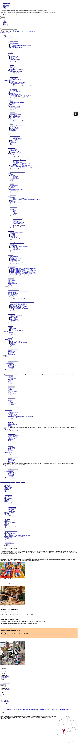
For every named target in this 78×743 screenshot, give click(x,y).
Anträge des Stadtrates (14, 61)
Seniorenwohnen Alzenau (15, 191)
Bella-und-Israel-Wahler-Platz (18, 222)
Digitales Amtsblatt (16, 72)
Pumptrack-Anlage (11, 351)
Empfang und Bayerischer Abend (19, 160)
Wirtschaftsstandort (11, 368)
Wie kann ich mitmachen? (15, 117)
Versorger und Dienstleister (13, 361)
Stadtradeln (10, 285)
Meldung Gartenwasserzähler (16, 47)
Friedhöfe (10, 133)
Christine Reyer (3, 671)
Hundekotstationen (13, 245)
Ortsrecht (9, 54)
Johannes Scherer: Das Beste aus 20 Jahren (18, 306)
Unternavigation (6, 6)
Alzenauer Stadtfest (11, 314)
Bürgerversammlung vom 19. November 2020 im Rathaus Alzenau (23, 268)
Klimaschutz (12, 233)
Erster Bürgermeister (14, 38)
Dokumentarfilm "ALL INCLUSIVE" (20, 164)
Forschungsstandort (9, 369)
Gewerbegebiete (11, 364)
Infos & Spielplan (13, 310)
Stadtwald (12, 240)
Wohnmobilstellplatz (14, 185)
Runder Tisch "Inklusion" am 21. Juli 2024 (18, 166)
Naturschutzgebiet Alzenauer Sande (17, 243)
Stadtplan (12, 183)
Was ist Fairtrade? (13, 113)
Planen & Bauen (13, 84)
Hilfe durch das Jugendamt (18, 122)
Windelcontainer (13, 129)
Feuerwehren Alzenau (12, 132)
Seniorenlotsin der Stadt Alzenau (16, 189)
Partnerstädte (12, 228)
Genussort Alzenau (11, 333)
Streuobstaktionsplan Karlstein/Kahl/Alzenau (19, 246)
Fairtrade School (13, 115)
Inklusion (9, 153)
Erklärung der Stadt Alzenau (15, 258)
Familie (18, 31)
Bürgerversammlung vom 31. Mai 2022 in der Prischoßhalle (21, 271)
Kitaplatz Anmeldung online (18, 120)
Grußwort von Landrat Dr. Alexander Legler (21, 157)
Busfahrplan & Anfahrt (14, 319)
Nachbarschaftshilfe (14, 204)
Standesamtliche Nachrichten (15, 152)
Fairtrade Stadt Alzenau (12, 110)
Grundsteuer (12, 92)
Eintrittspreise (12, 343)
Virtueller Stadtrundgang (15, 107)
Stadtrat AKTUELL (14, 56)
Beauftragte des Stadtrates (15, 59)
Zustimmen (3, 18)
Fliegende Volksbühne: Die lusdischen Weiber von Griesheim (22, 302)
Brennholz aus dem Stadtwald (16, 238)
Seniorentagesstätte (14, 192)
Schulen (11, 101)
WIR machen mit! (13, 261)
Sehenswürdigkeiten (14, 215)
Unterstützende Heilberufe (15, 145)
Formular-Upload (16, 49)
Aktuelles (32, 709)
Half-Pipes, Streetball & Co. (15, 171)
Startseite (4, 20)
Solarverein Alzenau (14, 247)
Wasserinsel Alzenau (14, 128)
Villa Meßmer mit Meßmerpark (19, 225)
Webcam (9, 284)
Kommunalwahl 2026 (12, 50)
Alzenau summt (13, 250)
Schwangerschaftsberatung (15, 98)
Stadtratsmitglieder (13, 57)
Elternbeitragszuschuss (17, 121)
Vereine (9, 353)
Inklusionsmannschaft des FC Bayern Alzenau (21, 163)
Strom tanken (12, 186)
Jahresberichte (13, 78)
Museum (9, 323)
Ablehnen (2, 16)
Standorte (12, 65)
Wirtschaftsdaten (11, 362)
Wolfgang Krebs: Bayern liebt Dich (17, 307)
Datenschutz (5, 24)
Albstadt (14, 210)
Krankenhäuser (13, 142)
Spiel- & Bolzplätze (11, 352)
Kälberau (14, 212)
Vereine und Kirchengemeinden (16, 116)
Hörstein (14, 211)
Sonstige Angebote (13, 131)
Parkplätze (12, 184)
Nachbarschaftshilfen (14, 193)
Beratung (12, 200)
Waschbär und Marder (14, 252)
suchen (15, 30)
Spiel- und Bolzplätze (14, 127)
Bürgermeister (10, 37)
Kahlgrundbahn (13, 181)
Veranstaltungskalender (12, 283)
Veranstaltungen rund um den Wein (17, 330)
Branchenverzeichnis (12, 357)
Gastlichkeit (7, 331)
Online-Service (13, 48)
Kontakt (4, 21)
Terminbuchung (11, 282)
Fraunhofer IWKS (11, 370)
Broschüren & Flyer (14, 77)
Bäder (9, 340)
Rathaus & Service (9, 36)
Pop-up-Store (15, 161)
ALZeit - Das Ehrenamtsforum (16, 202)
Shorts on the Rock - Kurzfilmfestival (17, 172)
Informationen (15, 248)
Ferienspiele (12, 126)
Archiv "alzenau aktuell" (17, 76)
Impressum (5, 26)
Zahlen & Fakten (13, 207)
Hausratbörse (12, 244)
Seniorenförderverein (14, 190)
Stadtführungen (11, 337)
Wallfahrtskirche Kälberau (18, 226)
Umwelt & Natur (11, 231)
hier (42, 621)
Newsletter (5, 22)
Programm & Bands (14, 316)
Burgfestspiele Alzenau (12, 295)
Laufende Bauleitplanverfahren (16, 91)
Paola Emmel (3, 684)
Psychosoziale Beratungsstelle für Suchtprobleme (19, 97)
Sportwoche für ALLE (14, 168)
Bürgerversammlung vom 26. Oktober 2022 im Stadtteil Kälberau (22, 272)
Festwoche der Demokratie (15, 263)
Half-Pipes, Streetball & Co (13, 349)
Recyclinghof (12, 235)
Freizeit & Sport (8, 339)
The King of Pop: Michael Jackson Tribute (18, 304)
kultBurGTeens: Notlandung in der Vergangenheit (19, 298)
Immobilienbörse (13, 90)
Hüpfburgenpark (13, 318)
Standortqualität (11, 366)
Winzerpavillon (13, 328)
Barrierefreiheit (6, 25)
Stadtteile (12, 209)
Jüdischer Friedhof (16, 221)
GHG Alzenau (13, 109)
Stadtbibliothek (13, 175)
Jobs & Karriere (13, 67)
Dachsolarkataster (13, 88)
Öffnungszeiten (42, 709)
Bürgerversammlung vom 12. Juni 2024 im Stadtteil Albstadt (22, 274)
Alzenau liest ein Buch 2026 (13, 290)
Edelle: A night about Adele (15, 309)
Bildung (9, 100)
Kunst (9, 325)
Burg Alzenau (13, 150)
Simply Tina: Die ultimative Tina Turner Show (19, 308)
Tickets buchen (13, 344)
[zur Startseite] (4, 32)
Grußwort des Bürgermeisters (16, 315)
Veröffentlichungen (11, 70)
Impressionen (15, 155)
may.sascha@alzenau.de (8, 635)
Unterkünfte (10, 338)
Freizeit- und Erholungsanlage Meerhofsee (18, 342)
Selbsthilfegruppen (13, 144)
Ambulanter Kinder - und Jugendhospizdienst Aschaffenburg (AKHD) (26, 199)
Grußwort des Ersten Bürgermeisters (20, 156)
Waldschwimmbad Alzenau (15, 341)
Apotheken (12, 141)
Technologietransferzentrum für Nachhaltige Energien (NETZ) (20, 371)
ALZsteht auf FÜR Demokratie (14, 257)
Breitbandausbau (11, 104)
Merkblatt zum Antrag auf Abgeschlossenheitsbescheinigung (24, 85)
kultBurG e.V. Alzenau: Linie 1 (16, 297)
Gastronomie (10, 332)
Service (6, 356)
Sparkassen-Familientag (12, 294)
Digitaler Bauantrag (14, 89)
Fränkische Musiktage (12, 292)
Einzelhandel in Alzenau (15, 106)
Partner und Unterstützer (17, 162)
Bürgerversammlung (12, 267)
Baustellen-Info (11, 264)
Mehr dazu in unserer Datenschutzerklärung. (9, 14)
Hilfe (4, 23)
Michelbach (15, 213)
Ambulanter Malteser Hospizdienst (19, 198)
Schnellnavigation (6, 3)
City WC (9, 346)
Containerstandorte (13, 236)
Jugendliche (10, 169)
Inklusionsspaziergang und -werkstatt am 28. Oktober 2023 (21, 165)
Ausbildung (15, 68)
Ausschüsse (12, 58)
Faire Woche (12, 112)
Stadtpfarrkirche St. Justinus (18, 223)
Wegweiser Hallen (11, 354)
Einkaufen (10, 105)
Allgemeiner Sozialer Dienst (15, 94)
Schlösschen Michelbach (15, 151)
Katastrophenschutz (11, 280)
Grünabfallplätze (13, 237)
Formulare (12, 44)
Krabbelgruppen (13, 130)
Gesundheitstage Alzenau (15, 136)
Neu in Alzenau (11, 187)
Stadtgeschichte (13, 208)
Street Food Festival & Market (13, 288)
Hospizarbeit (12, 197)
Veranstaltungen (11, 322)
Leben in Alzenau (12, 31)
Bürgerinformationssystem (15, 60)
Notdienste (12, 143)
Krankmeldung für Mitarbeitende (16, 69)
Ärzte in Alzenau (13, 140)
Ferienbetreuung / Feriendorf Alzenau (27, 31)
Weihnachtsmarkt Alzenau (13, 293)
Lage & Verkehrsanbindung (13, 179)
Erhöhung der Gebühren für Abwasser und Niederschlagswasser (20, 275)
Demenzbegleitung (13, 201)
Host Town (12, 154)
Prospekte (10, 335)
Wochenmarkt (13, 108)
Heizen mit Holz (13, 239)
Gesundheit (10, 134)
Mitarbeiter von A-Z (14, 63)
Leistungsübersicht (13, 46)
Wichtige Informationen (14, 320)
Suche (4, 4)
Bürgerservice (10, 42)
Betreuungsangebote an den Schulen (17, 102)
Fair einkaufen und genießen (15, 114)
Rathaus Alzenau (13, 149)
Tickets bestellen (13, 311)
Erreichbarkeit (13, 66)
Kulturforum (12, 103)
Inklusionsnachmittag (17, 159)
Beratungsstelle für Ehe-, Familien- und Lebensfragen (20, 95)
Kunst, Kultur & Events (10, 287)
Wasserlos (15, 214)
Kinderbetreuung (13, 119)
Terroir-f (14, 224)
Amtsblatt (19, 709)
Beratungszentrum (11, 93)
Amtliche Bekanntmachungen (16, 71)
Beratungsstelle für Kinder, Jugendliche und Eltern (20, 96)
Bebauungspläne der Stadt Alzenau (17, 83)
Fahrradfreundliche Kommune (13, 347)
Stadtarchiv (12, 227)
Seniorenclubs (13, 195)
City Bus (12, 180)
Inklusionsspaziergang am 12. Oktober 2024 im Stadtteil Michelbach (23, 167)
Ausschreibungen (16, 73)
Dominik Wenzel (3, 677)
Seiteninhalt (5, 7)
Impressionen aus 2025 (17, 139)
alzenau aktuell (13, 74)
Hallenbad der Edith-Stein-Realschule (17, 345)
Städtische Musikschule (14, 178)
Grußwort (12, 296)
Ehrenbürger (12, 229)
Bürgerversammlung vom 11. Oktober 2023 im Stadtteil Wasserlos (23, 273)
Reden (11, 39)
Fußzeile (4, 8)
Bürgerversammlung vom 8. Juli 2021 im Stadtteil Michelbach (22, 269)
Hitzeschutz (12, 234)
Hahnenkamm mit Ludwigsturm (19, 217)
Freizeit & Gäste (6, 286)
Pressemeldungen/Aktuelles (15, 79)
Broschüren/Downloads (12, 266)
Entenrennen (12, 321)
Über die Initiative (13, 259)
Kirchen (9, 173)
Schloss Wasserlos (16, 220)
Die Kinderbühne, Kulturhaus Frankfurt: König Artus (20, 299)
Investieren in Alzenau (12, 365)
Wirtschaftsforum (11, 367)
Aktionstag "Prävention (17, 138)
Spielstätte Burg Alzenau (15, 312)
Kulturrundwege (11, 326)
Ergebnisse (12, 51)
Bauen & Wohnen (11, 81)
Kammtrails (10, 350)
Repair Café (15, 177)
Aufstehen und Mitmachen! (15, 260)
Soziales (9, 196)
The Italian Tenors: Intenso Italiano (17, 305)
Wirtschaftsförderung (9, 363)
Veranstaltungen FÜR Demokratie (16, 262)
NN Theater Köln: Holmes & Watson (17, 303)
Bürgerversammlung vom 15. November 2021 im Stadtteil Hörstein (23, 270)
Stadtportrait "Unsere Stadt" (13, 205)
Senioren (9, 188)
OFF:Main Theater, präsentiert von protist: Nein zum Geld (21, 300)
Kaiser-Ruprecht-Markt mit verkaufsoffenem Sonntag (18, 291)
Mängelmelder (10, 53)
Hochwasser (12, 251)
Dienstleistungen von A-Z (15, 43)
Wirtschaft (5, 355)
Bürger (7, 31)
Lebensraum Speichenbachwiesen (16, 232)
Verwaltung (10, 62)
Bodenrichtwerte (13, 86)
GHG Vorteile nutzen (14, 256)
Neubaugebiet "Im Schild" (15, 359)
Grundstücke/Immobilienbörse (13, 146)
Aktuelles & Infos (8, 254)
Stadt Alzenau (3, 694)
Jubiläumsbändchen (14, 317)
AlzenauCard (10, 255)
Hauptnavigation (6, 5)
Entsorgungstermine (14, 242)
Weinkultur (10, 327)
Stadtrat (9, 55)
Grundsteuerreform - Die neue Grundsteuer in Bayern (20, 45)
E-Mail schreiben (6, 676)
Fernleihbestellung (16, 176)
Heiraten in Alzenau (11, 148)
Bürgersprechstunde (14, 41)
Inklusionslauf (15, 137)
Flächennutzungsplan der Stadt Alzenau (17, 82)
